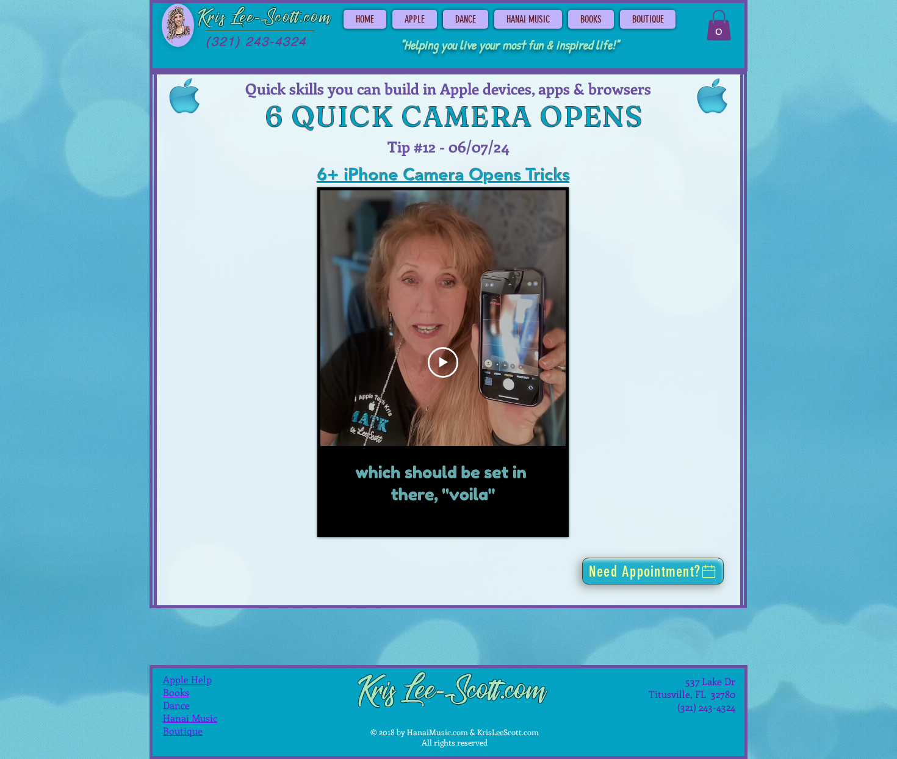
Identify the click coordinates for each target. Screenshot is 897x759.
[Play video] (443, 362)
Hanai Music (190, 717)
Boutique (183, 730)
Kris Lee (226, 18)
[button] (719, 25)
